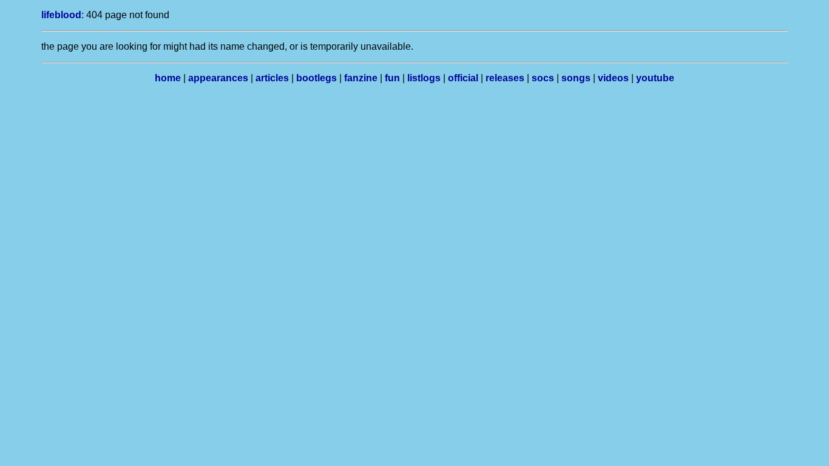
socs (543, 78)
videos (613, 78)
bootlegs (316, 78)
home (168, 78)
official (463, 78)
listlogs (424, 78)
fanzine (360, 78)
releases (505, 78)
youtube (655, 78)
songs (575, 78)
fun (392, 78)
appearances (218, 78)
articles (272, 78)
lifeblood (61, 15)
